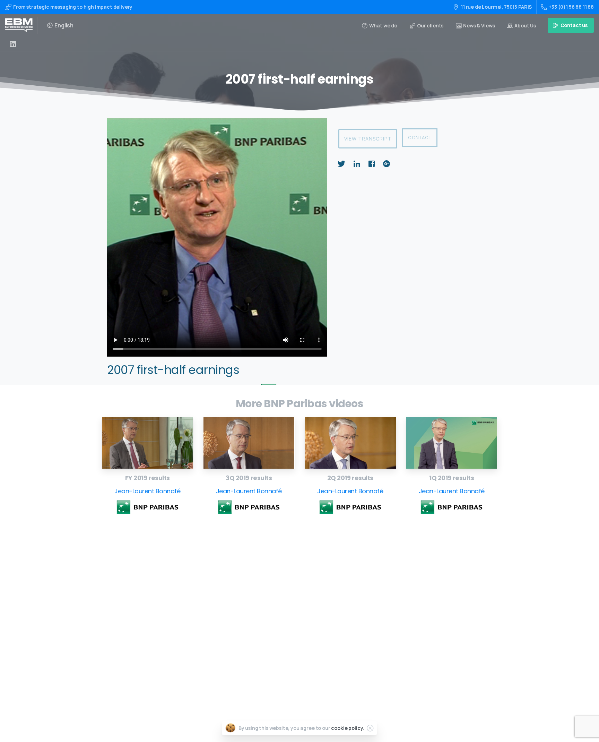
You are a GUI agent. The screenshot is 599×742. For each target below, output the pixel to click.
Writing (281, 582)
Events (280, 616)
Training (282, 593)
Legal (278, 660)
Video (278, 605)
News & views (287, 649)
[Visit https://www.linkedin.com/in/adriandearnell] (13, 44)
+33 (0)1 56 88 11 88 (571, 6)
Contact (420, 137)
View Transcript (367, 138)
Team (278, 627)
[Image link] (147, 443)
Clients (280, 637)
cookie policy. (347, 728)
